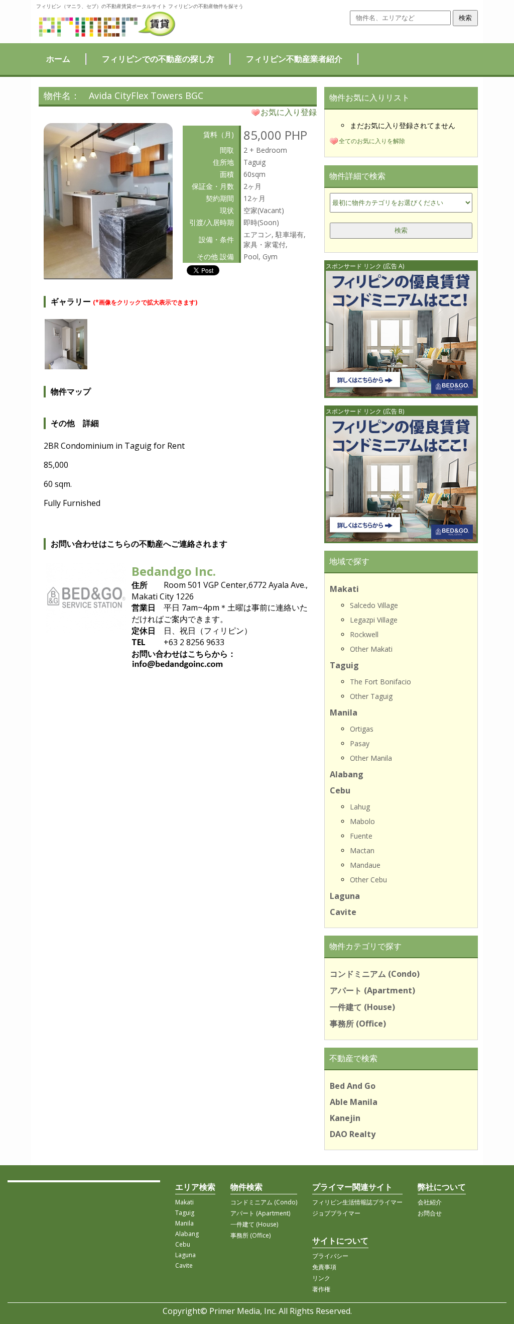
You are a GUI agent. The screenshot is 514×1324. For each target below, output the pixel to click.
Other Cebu (368, 879)
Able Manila (353, 1101)
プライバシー (330, 1256)
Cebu (340, 790)
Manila (343, 712)
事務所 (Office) (358, 1023)
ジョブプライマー (336, 1213)
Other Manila (371, 758)
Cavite (343, 912)
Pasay (359, 743)
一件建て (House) (362, 1006)
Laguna (345, 895)
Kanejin (345, 1118)
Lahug (360, 806)
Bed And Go (352, 1085)
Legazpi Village (374, 620)
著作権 (321, 1289)
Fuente (361, 836)
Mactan (362, 850)
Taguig (344, 665)
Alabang (346, 774)
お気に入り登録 (289, 112)
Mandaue (365, 865)
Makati (344, 588)
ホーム (58, 58)
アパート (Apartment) (372, 990)
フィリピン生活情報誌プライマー (357, 1202)
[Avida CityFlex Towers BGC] (108, 275)
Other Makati (371, 649)
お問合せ (430, 1213)
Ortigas (361, 729)
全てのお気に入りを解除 (372, 141)
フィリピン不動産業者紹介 (294, 58)
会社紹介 (430, 1202)
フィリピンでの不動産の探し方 (158, 58)
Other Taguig (371, 696)
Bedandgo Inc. (174, 571)
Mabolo (362, 821)
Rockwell (364, 634)
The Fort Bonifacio (380, 681)
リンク (321, 1278)
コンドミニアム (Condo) (375, 973)
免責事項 (324, 1267)
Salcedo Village (374, 605)
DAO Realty (352, 1134)
